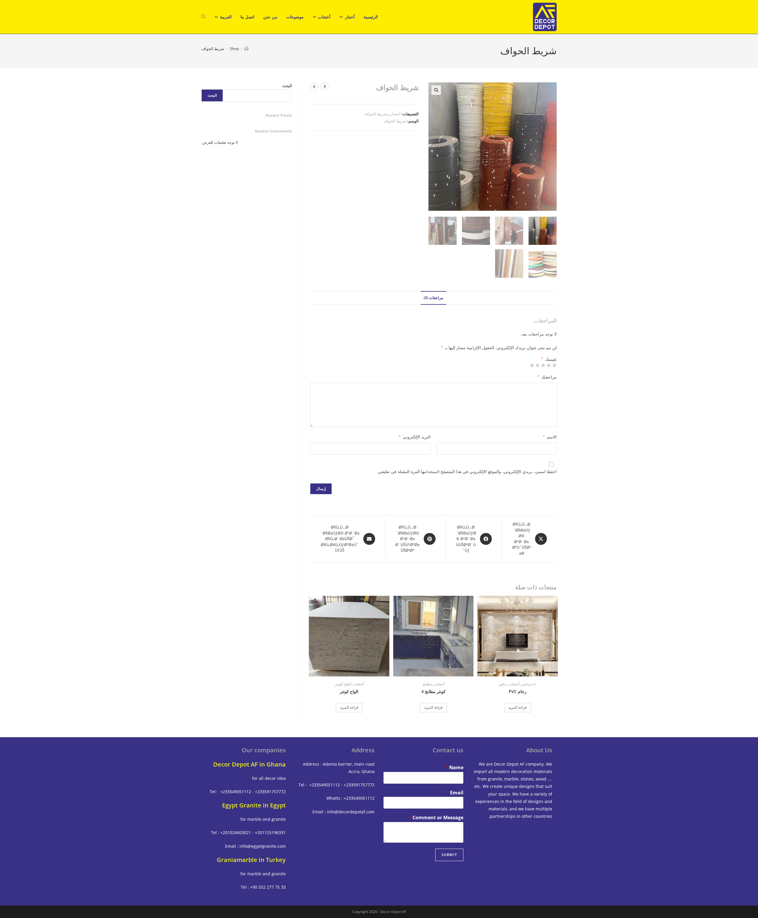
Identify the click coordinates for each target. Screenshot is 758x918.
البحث (287, 85)
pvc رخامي (529, 683)
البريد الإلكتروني (415, 437)
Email (454, 793)
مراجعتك (547, 377)
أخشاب (395, 113)
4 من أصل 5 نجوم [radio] (538, 365)
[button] (436, 90)
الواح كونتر (343, 683)
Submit (449, 854)
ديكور (503, 683)
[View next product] (314, 86)
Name (454, 767)
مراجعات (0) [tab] (433, 297)
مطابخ (427, 683)
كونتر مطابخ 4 (433, 691)
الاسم (550, 437)
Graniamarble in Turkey (251, 860)
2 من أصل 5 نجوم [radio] (549, 365)
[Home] (246, 48)
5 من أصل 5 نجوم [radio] (532, 365)
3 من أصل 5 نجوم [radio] (543, 365)
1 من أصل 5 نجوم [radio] (555, 365)
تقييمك (549, 359)
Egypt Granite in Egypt (254, 805)
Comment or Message (436, 818)
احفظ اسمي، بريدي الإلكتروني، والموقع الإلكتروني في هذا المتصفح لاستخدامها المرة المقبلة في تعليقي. (467, 471)
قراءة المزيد (517, 707)
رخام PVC (517, 691)
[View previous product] (324, 86)
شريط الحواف (212, 48)
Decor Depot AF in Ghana (249, 764)
